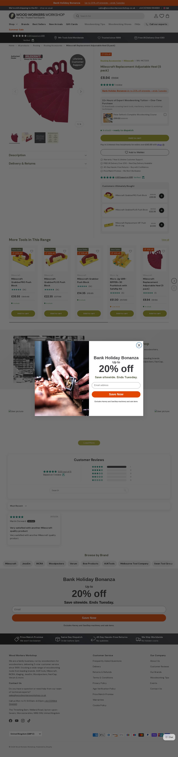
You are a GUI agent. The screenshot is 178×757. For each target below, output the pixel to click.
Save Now (116, 394)
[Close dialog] (139, 345)
